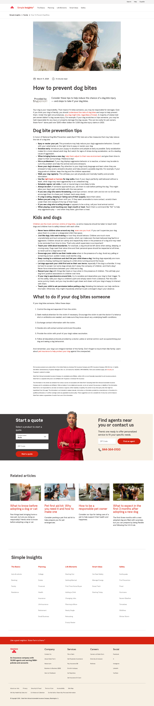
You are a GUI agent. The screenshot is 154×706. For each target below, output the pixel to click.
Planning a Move (71, 604)
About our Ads (14, 688)
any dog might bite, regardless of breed (81, 115)
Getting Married (71, 580)
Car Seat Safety (97, 574)
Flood (121, 586)
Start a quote (27, 454)
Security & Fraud (36, 688)
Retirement (42, 610)
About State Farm (50, 659)
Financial (41, 586)
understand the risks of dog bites (82, 112)
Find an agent (129, 441)
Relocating (69, 616)
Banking (14, 580)
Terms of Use (49, 688)
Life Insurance (43, 604)
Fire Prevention (124, 580)
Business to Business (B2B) (53, 668)
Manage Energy (97, 580)
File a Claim (70, 654)
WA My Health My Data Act (18, 692)
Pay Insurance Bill (72, 663)
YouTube (115, 673)
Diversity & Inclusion (96, 659)
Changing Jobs (70, 598)
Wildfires (122, 610)
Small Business (43, 616)
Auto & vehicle (16, 574)
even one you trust (82, 230)
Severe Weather (125, 598)
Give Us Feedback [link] (50, 673)
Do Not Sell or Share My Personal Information (62, 692)
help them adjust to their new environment (83, 156)
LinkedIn (115, 668)
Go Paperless (71, 673)
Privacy (25, 688)
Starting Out (69, 574)
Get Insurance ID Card (74, 677)
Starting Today (97, 592)
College (40, 574)
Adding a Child (70, 592)
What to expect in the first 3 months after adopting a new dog (127, 508)
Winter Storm (124, 616)
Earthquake (123, 574)
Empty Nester (70, 622)
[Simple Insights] (26, 9)
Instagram (116, 663)
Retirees (92, 663)
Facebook (116, 654)
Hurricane (123, 592)
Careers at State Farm (97, 654)
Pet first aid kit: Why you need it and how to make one (59, 508)
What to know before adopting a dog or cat (24, 507)
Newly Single (70, 610)
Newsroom (48, 663)
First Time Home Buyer (73, 586)
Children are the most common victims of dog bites (54, 224)
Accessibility (60, 688)
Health (40, 592)
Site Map (71, 688)
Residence (15, 592)
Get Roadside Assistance (75, 659)
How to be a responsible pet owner (93, 507)
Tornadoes (123, 604)
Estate (40, 580)
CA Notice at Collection (38, 692)
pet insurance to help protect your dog (54, 351)
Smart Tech (96, 586)
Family (13, 586)
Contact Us (48, 654)
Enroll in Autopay (72, 668)
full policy (109, 369)
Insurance (41, 598)
